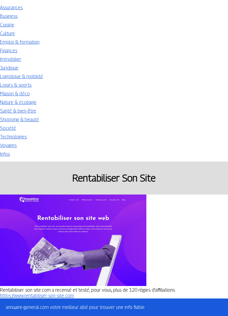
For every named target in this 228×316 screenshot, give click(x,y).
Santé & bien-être (18, 111)
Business (9, 16)
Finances (8, 50)
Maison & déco (15, 94)
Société (8, 128)
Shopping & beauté (19, 119)
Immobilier (10, 59)
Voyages (8, 145)
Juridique (9, 68)
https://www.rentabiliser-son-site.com (37, 295)
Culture (7, 33)
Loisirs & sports (15, 85)
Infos (5, 154)
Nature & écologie (18, 102)
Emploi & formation (19, 42)
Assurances (11, 7)
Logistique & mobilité (21, 76)
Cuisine (7, 25)
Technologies (13, 137)
